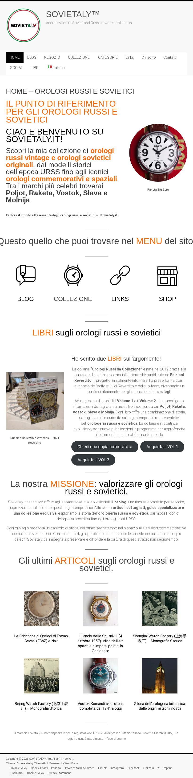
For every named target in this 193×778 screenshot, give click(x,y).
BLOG (31, 57)
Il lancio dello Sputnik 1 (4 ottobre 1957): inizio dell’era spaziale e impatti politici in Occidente (100, 643)
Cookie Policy (35, 773)
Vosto (65, 193)
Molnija (18, 200)
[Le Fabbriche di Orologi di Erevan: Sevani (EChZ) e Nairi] (41, 610)
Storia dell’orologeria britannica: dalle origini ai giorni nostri (160, 706)
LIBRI (35, 67)
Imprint (167, 768)
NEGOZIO (52, 57)
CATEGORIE (108, 57)
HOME (15, 57)
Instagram (117, 768)
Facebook (134, 768)
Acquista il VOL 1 (162, 446)
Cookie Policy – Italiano (46, 768)
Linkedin (148, 768)
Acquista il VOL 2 (93, 459)
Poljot (15, 193)
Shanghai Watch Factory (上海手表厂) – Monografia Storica (160, 638)
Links (130, 57)
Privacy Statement (59, 773)
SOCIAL (16, 67)
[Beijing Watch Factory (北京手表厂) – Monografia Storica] (41, 678)
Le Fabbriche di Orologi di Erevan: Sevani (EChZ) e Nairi (41, 638)
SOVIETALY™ (73, 14)
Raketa (40, 193)
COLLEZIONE (79, 57)
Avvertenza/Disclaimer (79, 768)
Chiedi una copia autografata (104, 446)
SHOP (167, 298)
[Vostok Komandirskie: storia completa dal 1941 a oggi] (100, 678)
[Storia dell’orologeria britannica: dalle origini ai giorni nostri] (159, 678)
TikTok (102, 768)
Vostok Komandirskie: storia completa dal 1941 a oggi (101, 706)
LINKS (120, 298)
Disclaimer (16, 773)
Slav (90, 193)
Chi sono (148, 57)
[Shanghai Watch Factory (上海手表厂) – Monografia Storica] (159, 610)
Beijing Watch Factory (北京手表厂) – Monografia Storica (41, 706)
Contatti (169, 57)
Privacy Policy (18, 768)
